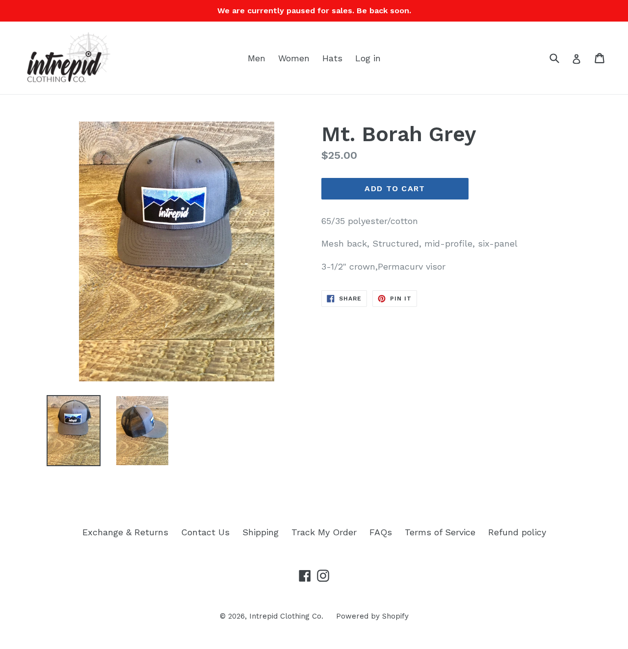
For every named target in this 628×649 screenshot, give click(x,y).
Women (294, 58)
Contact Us (205, 532)
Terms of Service (440, 532)
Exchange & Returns (125, 532)
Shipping (260, 532)
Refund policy (517, 532)
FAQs (380, 532)
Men (256, 58)
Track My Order (324, 532)
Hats (332, 58)
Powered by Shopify (372, 616)
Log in (368, 58)
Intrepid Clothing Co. (286, 616)
